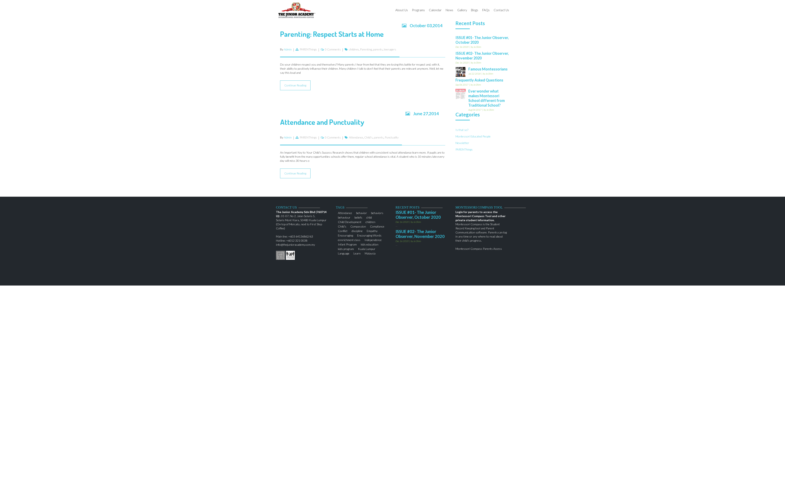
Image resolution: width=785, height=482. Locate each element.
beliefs (358, 217)
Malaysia (370, 253)
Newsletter (462, 143)
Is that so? (461, 130)
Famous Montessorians (488, 69)
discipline (357, 230)
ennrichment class (349, 239)
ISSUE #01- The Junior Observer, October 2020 (418, 215)
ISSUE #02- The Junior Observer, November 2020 (420, 234)
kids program (346, 248)
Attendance (356, 137)
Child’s (368, 137)
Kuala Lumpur (366, 248)
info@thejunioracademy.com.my (295, 244)
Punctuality (392, 137)
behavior (361, 212)
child (369, 217)
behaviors (377, 212)
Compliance (377, 226)
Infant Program (347, 244)
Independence (373, 239)
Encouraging (345, 235)
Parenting (366, 49)
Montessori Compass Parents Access (478, 248)
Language (343, 253)
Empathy (372, 230)
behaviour (344, 217)
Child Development (349, 221)
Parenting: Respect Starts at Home (332, 34)
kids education (369, 244)
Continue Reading (295, 85)
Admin (288, 49)
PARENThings (308, 49)
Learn (357, 253)
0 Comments (333, 49)
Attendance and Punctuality (322, 122)
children (354, 49)
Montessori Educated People (473, 136)
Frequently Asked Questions (479, 80)
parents (378, 49)
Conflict (343, 230)
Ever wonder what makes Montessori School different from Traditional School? (486, 98)
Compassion (358, 226)
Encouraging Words (369, 235)
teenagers (390, 49)
